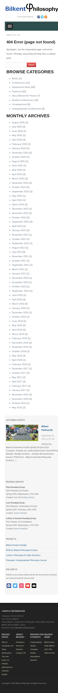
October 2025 (19, 157)
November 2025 (20, 152)
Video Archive (49, 653)
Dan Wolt (18, 497)
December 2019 (20, 312)
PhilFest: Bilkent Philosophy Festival (22, 550)
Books (15, 78)
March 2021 (18, 269)
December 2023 (20, 208)
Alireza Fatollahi (21, 529)
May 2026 (17, 135)
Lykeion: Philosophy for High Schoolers (23, 555)
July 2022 (17, 252)
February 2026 (19, 144)
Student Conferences (23, 100)
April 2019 (17, 329)
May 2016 (17, 407)
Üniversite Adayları (25, 17)
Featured (16, 91)
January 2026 (19, 148)
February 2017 (19, 386)
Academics (20, 642)
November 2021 (20, 256)
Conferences (18, 82)
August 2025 (18, 161)
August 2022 (18, 247)
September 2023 (20, 221)
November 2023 (20, 213)
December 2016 (20, 394)
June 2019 (17, 321)
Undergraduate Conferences (26, 108)
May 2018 (17, 355)
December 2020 (20, 278)
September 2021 (20, 265)
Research (20, 646)
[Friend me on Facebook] (9, 585)
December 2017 (20, 368)
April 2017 (17, 381)
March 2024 (18, 204)
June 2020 (17, 295)
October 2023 (19, 217)
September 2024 (20, 191)
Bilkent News (49, 642)
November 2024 (20, 183)
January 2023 (19, 230)
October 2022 (19, 239)
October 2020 (19, 286)
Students (19, 649)
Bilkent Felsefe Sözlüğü (16, 545)
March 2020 (18, 303)
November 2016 (20, 399)
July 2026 (17, 126)
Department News (21, 87)
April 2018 (17, 360)
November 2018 (20, 347)
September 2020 (20, 291)
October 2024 (19, 187)
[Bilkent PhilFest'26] (22, 433)
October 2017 (19, 373)
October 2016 (19, 403)
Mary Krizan (29, 497)
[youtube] (27, 585)
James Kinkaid (20, 513)
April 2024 (17, 200)
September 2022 (20, 243)
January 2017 (19, 390)
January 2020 (19, 308)
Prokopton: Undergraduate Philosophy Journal (26, 560)
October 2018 (19, 351)
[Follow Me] (15, 585)
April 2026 (17, 139)
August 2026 (18, 122)
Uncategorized (19, 104)
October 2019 (19, 316)
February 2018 (19, 364)
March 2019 (18, 334)
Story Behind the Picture (24, 95)
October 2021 (19, 260)
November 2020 (20, 282)
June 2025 (17, 165)
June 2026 (17, 131)
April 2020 (17, 299)
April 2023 (17, 226)
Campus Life (21, 653)
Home (8, 35)
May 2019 (17, 325)
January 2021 (19, 273)
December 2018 (20, 342)
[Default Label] (21, 585)
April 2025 (17, 174)
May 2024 (17, 196)
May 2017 (17, 377)
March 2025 (18, 178)
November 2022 (20, 234)
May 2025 (17, 170)
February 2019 (19, 338)
